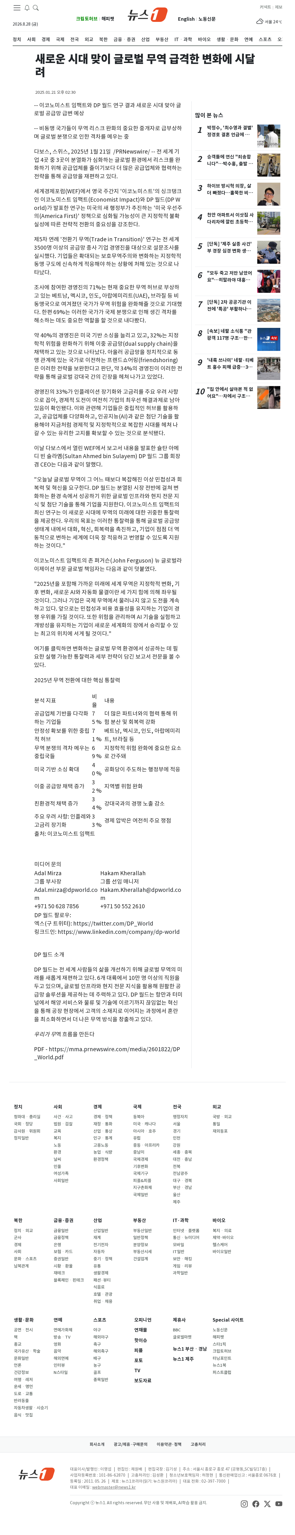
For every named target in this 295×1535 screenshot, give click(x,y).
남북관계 (21, 1266)
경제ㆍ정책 (102, 1116)
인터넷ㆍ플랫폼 (186, 1230)
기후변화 (140, 1166)
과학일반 (180, 1273)
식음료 (99, 1287)
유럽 (137, 1138)
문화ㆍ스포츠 (25, 1258)
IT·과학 (181, 1220)
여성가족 (61, 1173)
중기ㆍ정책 (102, 1258)
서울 (176, 1124)
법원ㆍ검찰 (63, 1124)
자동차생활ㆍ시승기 (31, 1407)
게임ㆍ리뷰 (182, 1266)
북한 (18, 1220)
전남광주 (180, 1173)
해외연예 (61, 1358)
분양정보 (140, 1244)
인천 (176, 1138)
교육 (57, 1131)
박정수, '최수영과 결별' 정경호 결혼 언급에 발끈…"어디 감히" (230, 135)
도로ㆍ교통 (23, 1393)
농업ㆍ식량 (102, 1152)
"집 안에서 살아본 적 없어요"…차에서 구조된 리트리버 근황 (230, 396)
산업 (97, 1220)
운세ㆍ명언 (23, 1386)
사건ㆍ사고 (63, 1116)
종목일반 (100, 1379)
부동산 (139, 1220)
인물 (57, 1166)
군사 (17, 1237)
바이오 (219, 1220)
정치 (18, 1107)
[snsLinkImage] (244, 1503)
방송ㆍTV (62, 1337)
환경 (57, 1152)
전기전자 (100, 1244)
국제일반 (140, 1194)
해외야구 (100, 1337)
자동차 (99, 1251)
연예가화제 (63, 1330)
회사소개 (97, 1444)
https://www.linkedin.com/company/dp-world (119, 931)
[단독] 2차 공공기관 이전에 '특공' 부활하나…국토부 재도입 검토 (229, 309)
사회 (58, 1107)
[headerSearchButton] (36, 7)
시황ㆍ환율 (63, 1266)
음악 (57, 1351)
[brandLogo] (148, 14)
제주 (176, 1202)
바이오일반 (222, 1251)
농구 (97, 1365)
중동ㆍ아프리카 (146, 1145)
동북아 (138, 1116)
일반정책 (140, 1237)
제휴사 (179, 1320)
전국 (177, 1107)
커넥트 (265, 7)
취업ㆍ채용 (102, 1301)
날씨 (57, 1159)
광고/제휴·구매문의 (131, 1444)
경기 (176, 1131)
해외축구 (100, 1351)
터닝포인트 (222, 1358)
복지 (57, 1138)
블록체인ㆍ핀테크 (69, 1280)
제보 (278, 7)
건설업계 (140, 1258)
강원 (176, 1145)
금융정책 (61, 1237)
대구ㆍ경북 (182, 1180)
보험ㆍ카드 (63, 1251)
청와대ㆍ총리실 (27, 1116)
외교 (217, 1107)
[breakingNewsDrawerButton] (27, 7)
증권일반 (61, 1258)
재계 (97, 1237)
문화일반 (21, 1358)
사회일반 (61, 1180)
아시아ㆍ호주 (144, 1131)
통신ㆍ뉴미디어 (186, 1237)
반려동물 (21, 1400)
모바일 (178, 1244)
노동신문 (207, 19)
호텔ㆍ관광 (102, 1294)
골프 (97, 1372)
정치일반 (21, 1138)
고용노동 (100, 1145)
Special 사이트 (228, 1320)
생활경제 (100, 1273)
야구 (97, 1330)
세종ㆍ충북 (182, 1152)
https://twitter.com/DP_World (113, 923)
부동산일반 (142, 1230)
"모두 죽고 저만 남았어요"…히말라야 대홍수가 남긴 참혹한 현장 (229, 280)
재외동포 (220, 1131)
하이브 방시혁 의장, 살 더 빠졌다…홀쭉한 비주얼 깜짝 (230, 193)
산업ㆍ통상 (102, 1131)
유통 (97, 1266)
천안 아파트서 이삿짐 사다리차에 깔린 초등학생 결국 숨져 (230, 222)
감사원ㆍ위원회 (27, 1131)
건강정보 (21, 1372)
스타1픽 (219, 1344)
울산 (176, 1194)
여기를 (42, 648)
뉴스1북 (219, 1365)
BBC (177, 1330)
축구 (97, 1344)
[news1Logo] (37, 1474)
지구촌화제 (142, 1187)
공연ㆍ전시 (23, 1330)
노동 (57, 1145)
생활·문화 (24, 1320)
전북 (176, 1166)
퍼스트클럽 (222, 1372)
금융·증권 (63, 1220)
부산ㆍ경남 (182, 1187)
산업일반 (100, 1230)
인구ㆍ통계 (102, 1138)
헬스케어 (220, 1244)
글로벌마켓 (182, 1337)
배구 (97, 1358)
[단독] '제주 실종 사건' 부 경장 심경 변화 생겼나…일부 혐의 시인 (229, 251)
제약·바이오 (223, 1237)
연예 (58, 1320)
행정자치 (180, 1116)
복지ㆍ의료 (222, 1230)
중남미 (138, 1152)
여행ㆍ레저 (23, 1379)
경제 (97, 1107)
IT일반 (178, 1251)
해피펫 (107, 19)
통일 (216, 1124)
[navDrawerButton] (17, 7)
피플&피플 (142, 1180)
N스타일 (61, 1372)
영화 (57, 1344)
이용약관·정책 (169, 1444)
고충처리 (198, 1444)
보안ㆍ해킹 (182, 1258)
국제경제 (140, 1159)
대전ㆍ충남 (182, 1159)
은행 (57, 1244)
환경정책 (100, 1159)
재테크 (59, 1273)
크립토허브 (87, 19)
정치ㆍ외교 (23, 1230)
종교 (17, 1344)
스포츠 (99, 1320)
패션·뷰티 (102, 1280)
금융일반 (61, 1230)
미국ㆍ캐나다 (144, 1124)
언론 (17, 1365)
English (186, 19)
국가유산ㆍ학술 (27, 1351)
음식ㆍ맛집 (23, 1415)
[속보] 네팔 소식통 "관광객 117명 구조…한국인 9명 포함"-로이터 (229, 338)
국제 (137, 1107)
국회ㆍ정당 (23, 1124)
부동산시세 (142, 1251)
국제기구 (140, 1173)
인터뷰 (59, 1365)
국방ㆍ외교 (222, 1116)
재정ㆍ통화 (102, 1124)
